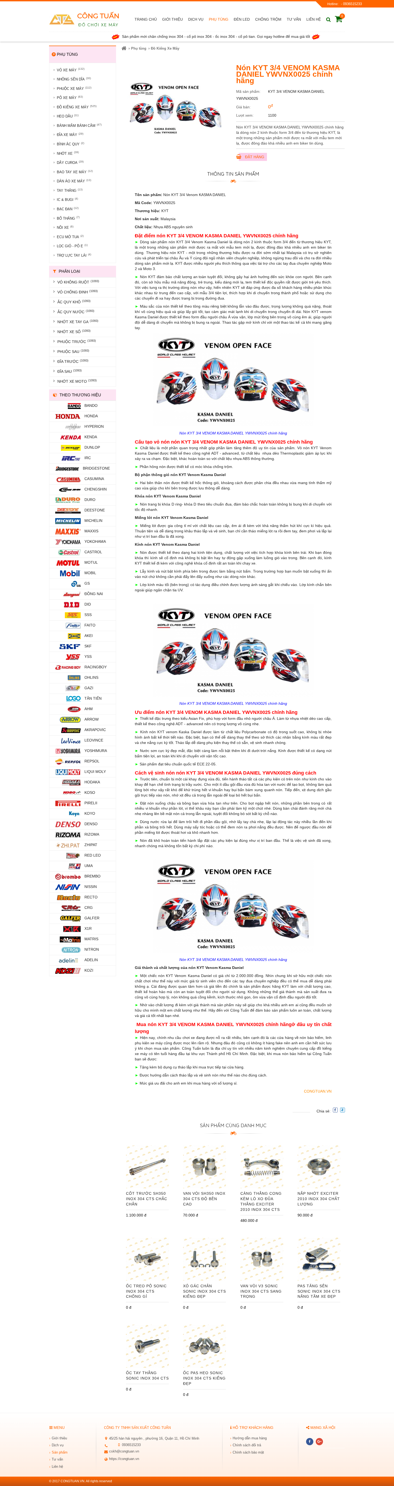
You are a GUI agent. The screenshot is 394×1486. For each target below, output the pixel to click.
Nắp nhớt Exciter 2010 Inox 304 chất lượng (319, 1198)
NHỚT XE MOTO (77, 381)
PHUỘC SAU (73, 351)
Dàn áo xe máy (74, 181)
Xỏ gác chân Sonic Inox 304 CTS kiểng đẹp (204, 1291)
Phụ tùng (138, 48)
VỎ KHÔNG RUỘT (78, 281)
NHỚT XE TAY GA (77, 321)
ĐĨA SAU (69, 371)
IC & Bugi (67, 199)
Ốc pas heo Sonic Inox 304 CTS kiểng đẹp (204, 1378)
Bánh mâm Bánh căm (79, 125)
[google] (319, 1441)
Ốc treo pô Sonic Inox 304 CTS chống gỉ (146, 1291)
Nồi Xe (65, 227)
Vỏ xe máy (70, 69)
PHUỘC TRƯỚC (76, 341)
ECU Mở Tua (70, 236)
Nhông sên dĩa (74, 79)
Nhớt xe (68, 153)
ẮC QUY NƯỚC (75, 311)
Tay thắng (70, 190)
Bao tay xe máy (75, 171)
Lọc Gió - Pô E (72, 246)
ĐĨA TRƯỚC (72, 361)
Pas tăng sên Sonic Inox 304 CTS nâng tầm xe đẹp (319, 1291)
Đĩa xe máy (70, 134)
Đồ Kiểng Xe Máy (76, 107)
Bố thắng (68, 218)
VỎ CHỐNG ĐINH (77, 291)
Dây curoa (70, 162)
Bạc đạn (68, 209)
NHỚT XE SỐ (74, 331)
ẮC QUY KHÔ (74, 301)
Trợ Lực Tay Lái (74, 255)
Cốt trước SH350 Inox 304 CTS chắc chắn (146, 1198)
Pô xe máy (70, 97)
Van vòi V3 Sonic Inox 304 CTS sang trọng (261, 1291)
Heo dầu (68, 116)
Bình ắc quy (70, 144)
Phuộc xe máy (74, 88)
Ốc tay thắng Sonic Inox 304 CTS (147, 1375)
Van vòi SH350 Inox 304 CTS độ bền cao (204, 1198)
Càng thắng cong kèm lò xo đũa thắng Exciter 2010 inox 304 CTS (261, 1201)
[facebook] (309, 1441)
